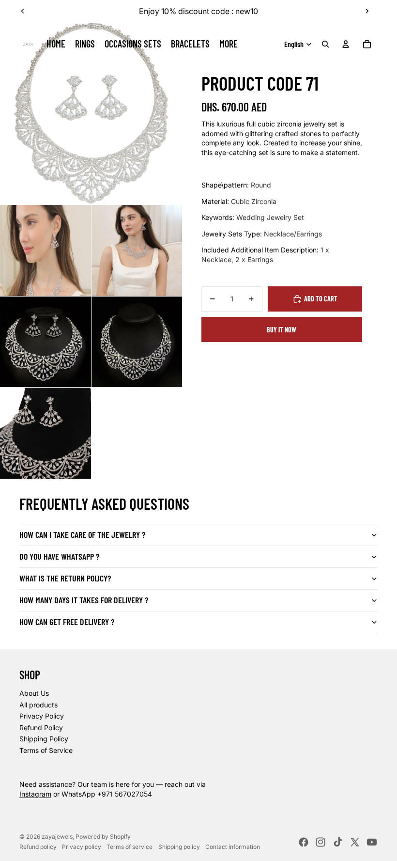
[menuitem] (228, 44)
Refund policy (38, 846)
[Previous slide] (22, 11)
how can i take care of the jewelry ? (82, 534)
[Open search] (325, 44)
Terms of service (130, 846)
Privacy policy (81, 846)
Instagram (35, 794)
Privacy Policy (41, 716)
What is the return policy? (65, 578)
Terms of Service (46, 750)
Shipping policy (179, 846)
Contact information (232, 846)
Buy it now (281, 330)
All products (38, 705)
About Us (34, 693)
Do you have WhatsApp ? (59, 556)
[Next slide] (367, 11)
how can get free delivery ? (66, 621)
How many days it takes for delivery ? (83, 600)
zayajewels (57, 836)
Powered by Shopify (103, 836)
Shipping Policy (43, 739)
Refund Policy (41, 727)
